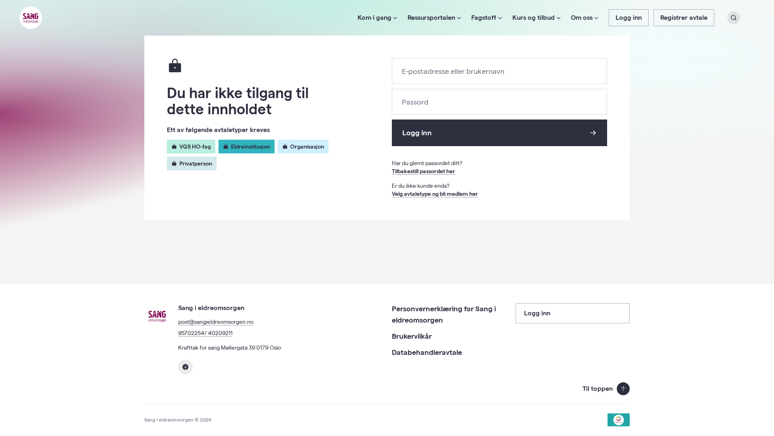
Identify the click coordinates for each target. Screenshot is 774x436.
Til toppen (598, 388)
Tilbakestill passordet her (423, 171)
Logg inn (629, 17)
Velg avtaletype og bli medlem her (435, 194)
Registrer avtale (683, 17)
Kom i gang (374, 17)
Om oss (582, 17)
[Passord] (499, 102)
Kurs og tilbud (533, 17)
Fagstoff (483, 17)
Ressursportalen (431, 17)
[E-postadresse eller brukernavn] (499, 71)
